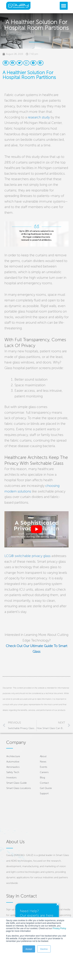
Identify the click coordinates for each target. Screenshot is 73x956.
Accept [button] (29, 948)
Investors (11, 777)
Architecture (13, 756)
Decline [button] (44, 948)
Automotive (12, 761)
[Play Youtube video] (36, 529)
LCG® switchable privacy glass (27, 556)
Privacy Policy (59, 928)
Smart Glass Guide (16, 782)
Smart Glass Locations (18, 788)
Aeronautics (12, 766)
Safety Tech (12, 772)
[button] (64, 6)
